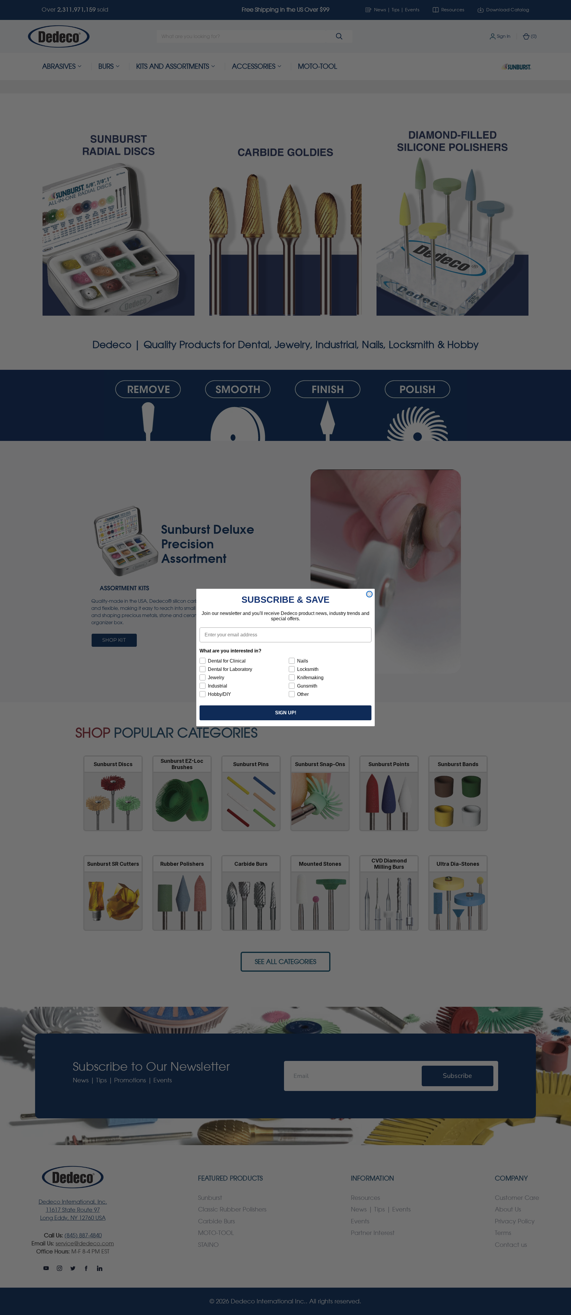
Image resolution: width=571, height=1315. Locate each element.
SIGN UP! (285, 712)
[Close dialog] (369, 594)
